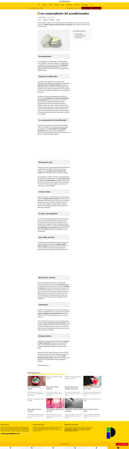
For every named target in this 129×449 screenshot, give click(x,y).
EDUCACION (76, 4)
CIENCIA (50, 4)
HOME (38, 4)
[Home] (118, 448)
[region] (81, 52)
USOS (92, 4)
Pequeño (45, 20)
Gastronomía (42, 17)
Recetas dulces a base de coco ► (74, 8)
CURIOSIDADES (84, 4)
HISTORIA (44, 4)
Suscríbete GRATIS (123, 444)
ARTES (62, 4)
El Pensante (64, 1)
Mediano (52, 20)
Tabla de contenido (80, 31)
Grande (58, 20)
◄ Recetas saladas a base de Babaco (36, 8)
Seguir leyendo (26, 430)
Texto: (39, 20)
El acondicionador (79, 34)
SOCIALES (57, 4)
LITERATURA (69, 4)
